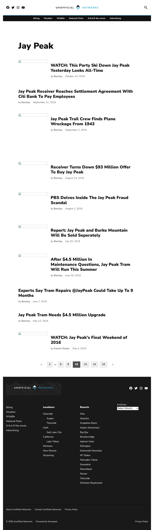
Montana (47, 446)
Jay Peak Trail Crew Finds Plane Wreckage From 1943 (83, 121)
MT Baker (85, 455)
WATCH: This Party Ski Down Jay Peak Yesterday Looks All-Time (90, 67)
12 (94, 364)
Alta (82, 413)
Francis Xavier (61, 348)
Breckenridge (87, 436)
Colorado (48, 413)
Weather (48, 18)
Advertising (115, 18)
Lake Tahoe (53, 441)
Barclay (58, 76)
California (48, 436)
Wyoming (48, 455)
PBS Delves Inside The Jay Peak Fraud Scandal (89, 200)
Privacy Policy (71, 509)
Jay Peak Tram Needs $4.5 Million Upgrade (62, 315)
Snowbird (85, 464)
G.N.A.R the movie (96, 18)
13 (103, 364)
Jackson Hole (87, 441)
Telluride (51, 423)
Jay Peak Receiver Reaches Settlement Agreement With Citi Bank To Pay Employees (75, 94)
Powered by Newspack (46, 521)
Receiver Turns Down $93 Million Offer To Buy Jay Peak (91, 169)
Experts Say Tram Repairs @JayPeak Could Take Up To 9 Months (75, 293)
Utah (45, 427)
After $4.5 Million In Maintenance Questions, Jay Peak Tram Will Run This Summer (90, 264)
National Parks (76, 18)
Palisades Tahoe (89, 460)
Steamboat (86, 469)
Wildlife (61, 18)
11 (85, 364)
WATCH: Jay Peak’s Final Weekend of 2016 (89, 340)
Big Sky (84, 432)
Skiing (36, 18)
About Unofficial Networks (18, 509)
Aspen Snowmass (90, 427)
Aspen (50, 418)
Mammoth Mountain (91, 450)
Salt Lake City (54, 432)
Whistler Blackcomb (91, 483)
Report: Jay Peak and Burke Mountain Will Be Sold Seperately (89, 232)
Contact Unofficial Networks (48, 509)
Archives (121, 404)
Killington (85, 446)
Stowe (83, 473)
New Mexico (49, 450)
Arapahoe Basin (88, 423)
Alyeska (84, 418)
